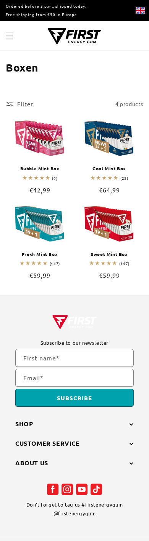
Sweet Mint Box (109, 254)
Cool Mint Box (109, 168)
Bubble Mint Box (40, 168)
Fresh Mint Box (40, 254)
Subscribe (74, 398)
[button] (9, 36)
